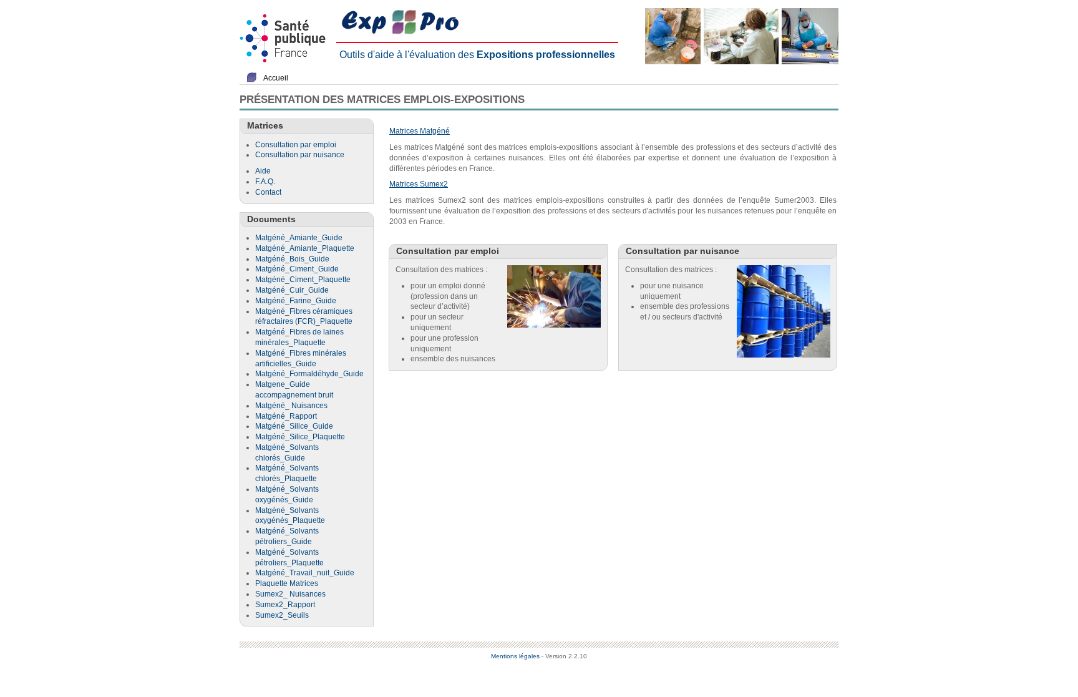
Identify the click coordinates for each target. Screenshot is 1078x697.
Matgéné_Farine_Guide (295, 300)
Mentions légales (515, 656)
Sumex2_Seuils (282, 615)
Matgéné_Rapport (286, 416)
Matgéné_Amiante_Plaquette (304, 248)
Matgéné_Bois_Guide (292, 259)
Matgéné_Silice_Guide (294, 426)
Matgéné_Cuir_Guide (292, 290)
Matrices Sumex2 (418, 184)
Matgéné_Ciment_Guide (297, 269)
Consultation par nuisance (299, 154)
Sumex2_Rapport (285, 604)
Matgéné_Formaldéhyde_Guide (309, 373)
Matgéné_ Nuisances (291, 405)
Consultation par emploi (295, 144)
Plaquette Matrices (286, 583)
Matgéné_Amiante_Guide (298, 237)
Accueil (275, 78)
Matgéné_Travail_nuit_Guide (304, 572)
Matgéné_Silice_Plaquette (300, 436)
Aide (263, 171)
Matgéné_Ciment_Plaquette (303, 279)
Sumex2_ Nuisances (290, 594)
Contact (268, 192)
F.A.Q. (265, 181)
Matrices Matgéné (419, 131)
